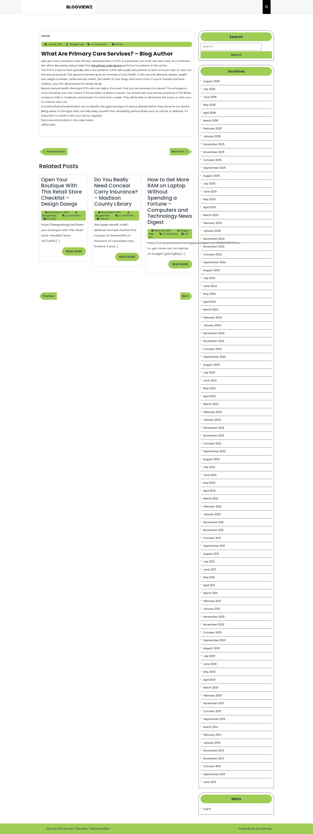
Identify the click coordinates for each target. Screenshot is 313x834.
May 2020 (209, 672)
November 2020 (213, 624)
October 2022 (212, 443)
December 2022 (213, 428)
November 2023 (213, 341)
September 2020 (214, 640)
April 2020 (209, 680)
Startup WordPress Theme (65, 829)
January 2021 (211, 609)
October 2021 (212, 538)
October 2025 (212, 160)
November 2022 (213, 435)
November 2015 (213, 703)
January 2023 (212, 420)
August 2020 (211, 648)
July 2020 (209, 656)
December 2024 (214, 239)
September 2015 (214, 719)
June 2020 (210, 664)
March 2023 (210, 404)
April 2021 (209, 585)
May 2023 (209, 388)
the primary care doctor (106, 65)
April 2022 (209, 491)
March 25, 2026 (162, 230)
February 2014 (212, 735)
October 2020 (212, 632)
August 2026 (211, 81)
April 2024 (209, 302)
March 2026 (210, 120)
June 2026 (210, 97)
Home (45, 36)
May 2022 (209, 483)
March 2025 (210, 215)
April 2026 (209, 113)
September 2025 (214, 168)
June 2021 (209, 569)
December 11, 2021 (111, 212)
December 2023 (213, 333)
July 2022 (209, 467)
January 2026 (212, 136)
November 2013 (213, 758)
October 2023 (212, 349)
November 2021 (213, 530)
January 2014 (211, 743)
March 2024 (210, 309)
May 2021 (209, 577)
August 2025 (211, 176)
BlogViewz (79, 7)
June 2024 (210, 286)
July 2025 (209, 183)
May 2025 (209, 199)
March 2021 (210, 593)
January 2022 (212, 514)
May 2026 (209, 105)
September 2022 (214, 451)
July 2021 (208, 561)
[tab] (236, 54)
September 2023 (214, 357)
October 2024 (212, 254)
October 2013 (212, 766)
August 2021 (211, 554)
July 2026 (209, 89)
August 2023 (211, 365)
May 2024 (209, 294)
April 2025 (209, 207)
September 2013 (214, 774)
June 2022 (209, 475)
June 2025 (210, 191)
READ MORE (76, 252)
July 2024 (209, 278)
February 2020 (212, 695)
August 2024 (211, 270)
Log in (207, 809)
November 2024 (213, 246)
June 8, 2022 (55, 44)
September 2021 (214, 546)
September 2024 (214, 262)
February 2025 (212, 223)
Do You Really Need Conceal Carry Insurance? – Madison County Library (116, 191)
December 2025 (214, 144)
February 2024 (212, 317)
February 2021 (212, 601)
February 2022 (212, 506)
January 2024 (212, 325)
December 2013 (213, 750)
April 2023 (209, 396)
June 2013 (209, 782)
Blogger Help (77, 44)
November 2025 (213, 152)
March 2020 (210, 687)
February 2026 (212, 128)
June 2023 (210, 380)
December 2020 (213, 617)
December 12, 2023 (58, 212)
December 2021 (213, 522)
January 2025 (212, 231)
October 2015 (212, 711)
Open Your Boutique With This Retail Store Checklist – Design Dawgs (61, 191)
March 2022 (210, 498)
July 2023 (209, 372)
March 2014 (210, 727)
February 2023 (212, 412)
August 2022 (211, 459)
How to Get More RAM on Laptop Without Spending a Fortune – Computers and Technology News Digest (169, 201)
